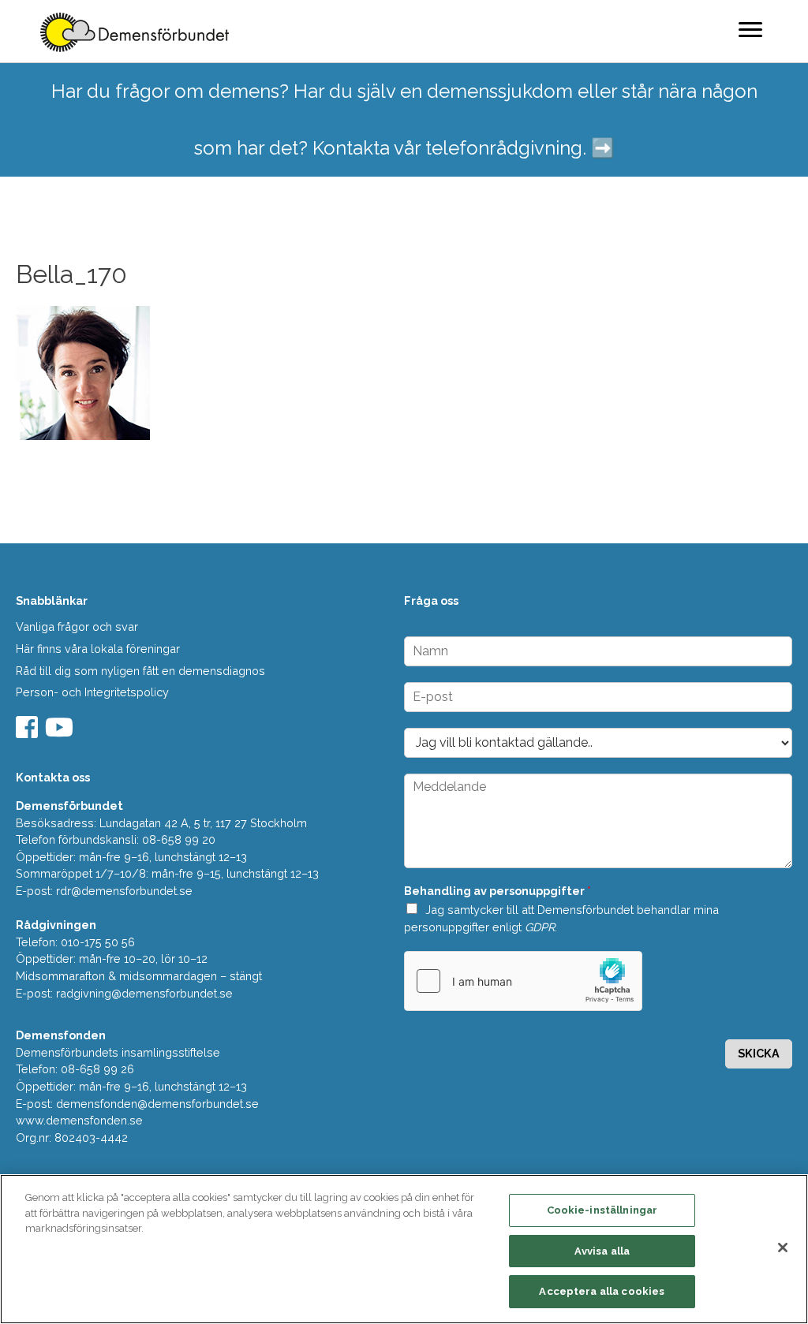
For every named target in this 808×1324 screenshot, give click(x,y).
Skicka (759, 1053)
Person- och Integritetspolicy (92, 692)
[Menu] (750, 29)
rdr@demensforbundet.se (124, 890)
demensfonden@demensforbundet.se (157, 1103)
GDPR (540, 927)
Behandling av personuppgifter (497, 890)
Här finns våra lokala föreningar (98, 648)
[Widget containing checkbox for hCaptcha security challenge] (523, 981)
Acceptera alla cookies (601, 1291)
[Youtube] (61, 732)
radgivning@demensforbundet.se (144, 993)
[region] (404, 1249)
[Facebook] (29, 732)
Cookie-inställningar (602, 1210)
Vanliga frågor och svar (77, 626)
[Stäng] (782, 1247)
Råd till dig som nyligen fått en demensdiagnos (140, 670)
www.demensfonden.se (79, 1120)
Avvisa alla (602, 1251)
